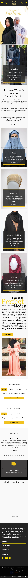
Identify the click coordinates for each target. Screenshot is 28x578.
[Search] (6, 3)
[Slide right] (25, 469)
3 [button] (15, 42)
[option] (14, 25)
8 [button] (19, 455)
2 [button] (14, 42)
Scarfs (19, 389)
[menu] (2, 3)
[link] (14, 468)
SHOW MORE (14, 517)
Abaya (4, 389)
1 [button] (12, 42)
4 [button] (10, 455)
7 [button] (17, 455)
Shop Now (14, 80)
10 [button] (23, 455)
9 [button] (21, 455)
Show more (14, 398)
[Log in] (22, 3)
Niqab (11, 389)
